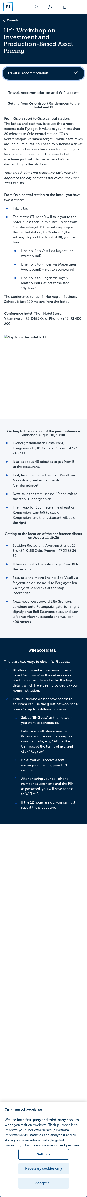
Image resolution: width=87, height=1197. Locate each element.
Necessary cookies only (43, 1168)
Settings (43, 1154)
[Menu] (79, 6)
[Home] (8, 6)
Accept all (43, 1183)
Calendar (13, 20)
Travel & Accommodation (28, 73)
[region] (43, 1149)
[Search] (36, 6)
